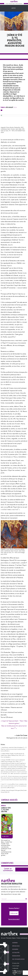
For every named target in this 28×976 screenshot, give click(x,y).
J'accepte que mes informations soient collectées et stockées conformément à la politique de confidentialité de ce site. (14, 876)
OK (26, 899)
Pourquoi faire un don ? (14, 919)
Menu (13, 8)
